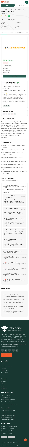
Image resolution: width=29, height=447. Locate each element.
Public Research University (8, 399)
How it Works (4, 372)
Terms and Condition (6, 366)
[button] (26, 2)
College (3, 384)
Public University (5, 395)
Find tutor (3, 368)
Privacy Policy (17, 445)
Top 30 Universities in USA (8, 415)
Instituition (3, 388)
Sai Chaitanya (10, 82)
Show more (4, 137)
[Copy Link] (15, 114)
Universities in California (7, 428)
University (3, 381)
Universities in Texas (6, 433)
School (2, 386)
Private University (5, 397)
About (2, 363)
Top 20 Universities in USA (8, 413)
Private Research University (8, 401)
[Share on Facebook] (4, 114)
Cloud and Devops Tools (12, 9)
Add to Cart (14, 76)
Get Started (21, 5)
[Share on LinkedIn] (9, 114)
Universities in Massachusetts (9, 426)
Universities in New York (7, 431)
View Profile (6, 105)
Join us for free (6, 355)
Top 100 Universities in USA (8, 419)
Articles (3, 375)
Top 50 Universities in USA (8, 417)
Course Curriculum (20, 32)
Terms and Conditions (6, 445)
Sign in (7, 5)
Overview (4, 32)
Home (3, 9)
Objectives (10, 32)
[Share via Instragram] (12, 114)
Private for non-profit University (9, 404)
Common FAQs (5, 370)
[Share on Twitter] (6, 114)
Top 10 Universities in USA (8, 410)
